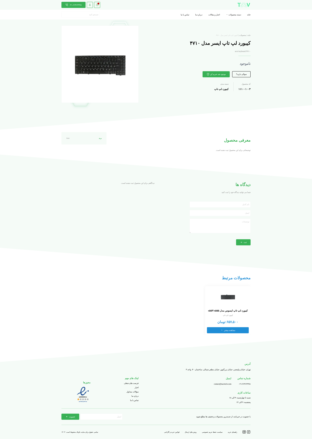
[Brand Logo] (244, 4)
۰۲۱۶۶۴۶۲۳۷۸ (245, 384)
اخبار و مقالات (214, 15)
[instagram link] (249, 433)
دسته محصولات (234, 15)
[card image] (228, 297)
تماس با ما (185, 15)
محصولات (242, 35)
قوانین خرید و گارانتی (172, 432)
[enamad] (83, 402)
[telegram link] (244, 433)
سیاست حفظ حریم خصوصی (212, 432)
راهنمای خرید (232, 432)
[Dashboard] (90, 5)
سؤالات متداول (133, 392)
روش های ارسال (191, 432)
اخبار (137, 387)
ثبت (245, 242)
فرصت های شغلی (131, 383)
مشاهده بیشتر (229, 330)
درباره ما (198, 15)
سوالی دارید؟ (241, 74)
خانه (249, 15)
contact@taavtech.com (222, 384)
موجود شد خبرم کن (218, 74)
